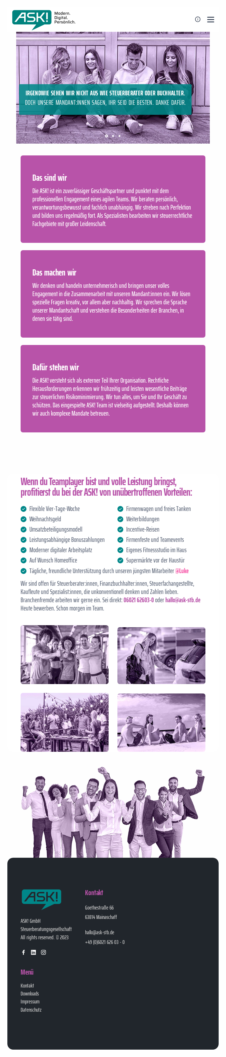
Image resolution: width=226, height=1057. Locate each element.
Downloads (30, 993)
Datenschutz (31, 1009)
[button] (106, 136)
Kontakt (27, 985)
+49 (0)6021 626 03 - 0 (105, 941)
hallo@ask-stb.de (99, 932)
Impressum (30, 1001)
